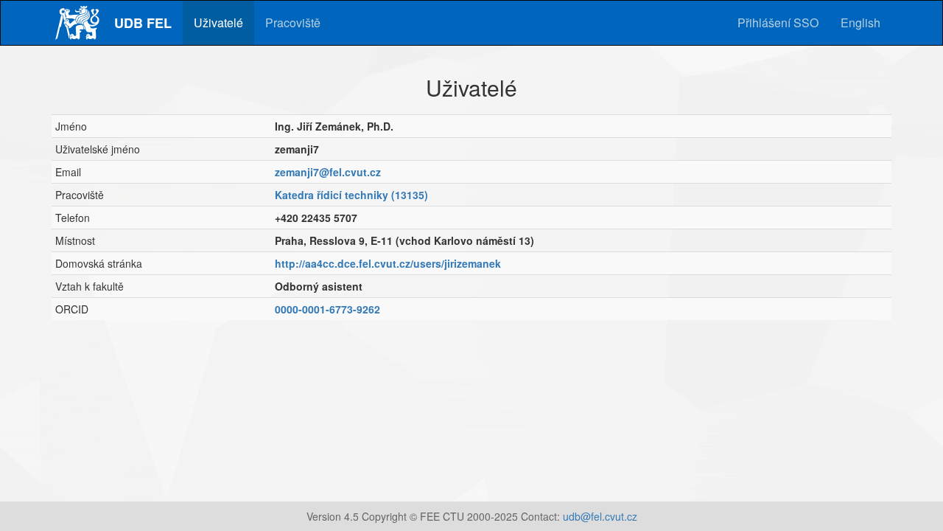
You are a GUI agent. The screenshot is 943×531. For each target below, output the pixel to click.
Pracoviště (292, 22)
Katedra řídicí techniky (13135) (351, 194)
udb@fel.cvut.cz (600, 516)
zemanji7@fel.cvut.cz (328, 171)
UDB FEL (143, 22)
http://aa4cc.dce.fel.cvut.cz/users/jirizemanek (388, 263)
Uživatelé (218, 22)
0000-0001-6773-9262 (327, 309)
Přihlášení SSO (777, 22)
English (860, 22)
